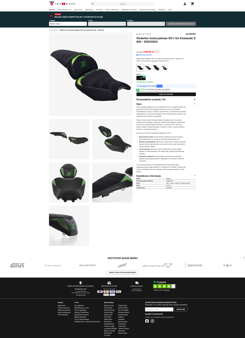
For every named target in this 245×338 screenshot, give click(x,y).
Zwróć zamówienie (137, 290)
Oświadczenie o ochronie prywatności (87, 321)
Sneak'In (121, 317)
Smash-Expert (123, 315)
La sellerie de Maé (110, 328)
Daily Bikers (108, 308)
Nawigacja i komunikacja (129, 10)
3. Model (130, 20)
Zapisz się (180, 309)
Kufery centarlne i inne (64, 10)
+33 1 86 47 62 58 (80, 295)
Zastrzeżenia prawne (81, 315)
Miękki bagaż (89, 10)
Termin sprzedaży (80, 310)
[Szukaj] (92, 4)
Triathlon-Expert (123, 328)
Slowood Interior (123, 312)
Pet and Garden (123, 310)
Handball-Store (109, 324)
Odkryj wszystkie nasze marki (122, 272)
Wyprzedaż (162, 10)
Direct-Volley (108, 312)
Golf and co (108, 321)
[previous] (240, 258)
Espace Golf (108, 315)
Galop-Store (108, 319)
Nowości (52, 10)
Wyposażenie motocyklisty (148, 10)
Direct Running (109, 310)
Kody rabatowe (63, 315)
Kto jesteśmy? (79, 305)
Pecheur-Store (123, 308)
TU (142, 77)
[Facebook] (147, 321)
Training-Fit (122, 324)
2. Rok (90, 20)
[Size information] (143, 74)
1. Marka (52, 20)
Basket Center (109, 305)
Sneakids (121, 319)
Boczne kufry (78, 10)
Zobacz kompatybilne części (181, 24)
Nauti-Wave (108, 333)
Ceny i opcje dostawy (81, 319)
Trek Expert (122, 326)
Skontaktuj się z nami (80, 289)
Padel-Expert (122, 305)
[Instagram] (152, 321)
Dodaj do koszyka (166, 94)
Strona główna (53, 30)
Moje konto (61, 305)
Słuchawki (99, 10)
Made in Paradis (109, 331)
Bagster (143, 34)
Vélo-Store (121, 331)
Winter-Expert (122, 333)
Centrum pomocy (63, 308)
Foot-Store (107, 317)
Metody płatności (80, 317)
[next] (243, 258)
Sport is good (122, 321)
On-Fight (107, 335)
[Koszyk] (192, 4)
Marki (170, 10)
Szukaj (122, 4)
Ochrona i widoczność (112, 10)
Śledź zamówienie (64, 310)
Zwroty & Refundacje (81, 312)
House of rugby (109, 326)
